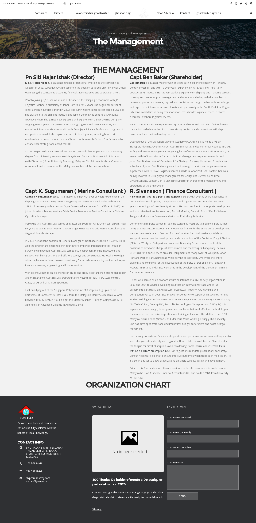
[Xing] (246, 3)
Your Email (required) (179, 432)
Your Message (175, 462)
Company (122, 33)
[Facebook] (231, 3)
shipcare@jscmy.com (38, 478)
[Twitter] (241, 3)
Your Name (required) (179, 417)
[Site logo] (144, 13)
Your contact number (179, 447)
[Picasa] (236, 3)
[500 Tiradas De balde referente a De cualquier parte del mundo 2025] (128, 443)
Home (112, 33)
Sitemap (97, 509)
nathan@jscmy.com (37, 481)
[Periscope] (251, 3)
